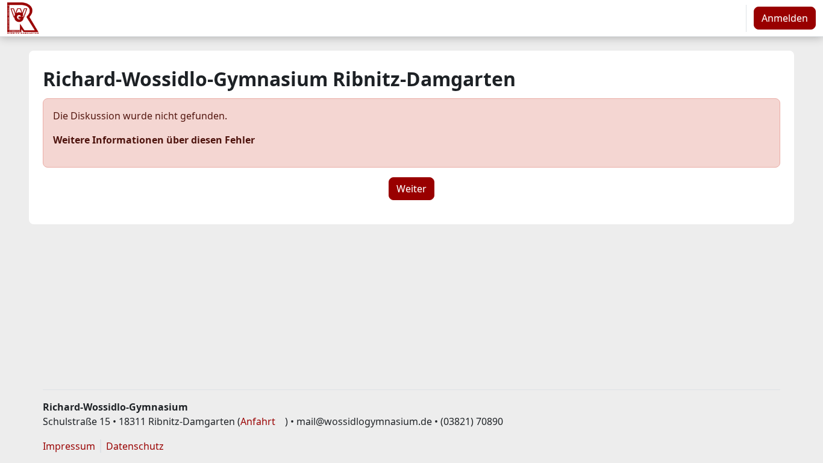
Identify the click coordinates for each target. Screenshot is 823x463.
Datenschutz (135, 446)
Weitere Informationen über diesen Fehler (154, 139)
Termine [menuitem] (299, 18)
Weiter (411, 188)
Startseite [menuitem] (87, 18)
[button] (732, 18)
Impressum (69, 446)
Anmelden (785, 18)
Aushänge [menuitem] (243, 18)
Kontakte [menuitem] (354, 18)
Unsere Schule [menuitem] (161, 18)
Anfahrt (257, 421)
